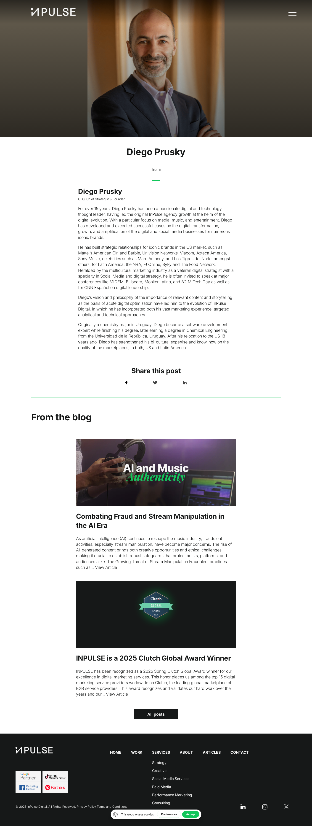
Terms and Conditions (112, 806)
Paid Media (161, 787)
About (186, 752)
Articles (212, 752)
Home (115, 752)
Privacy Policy (86, 806)
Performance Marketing (172, 795)
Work (136, 752)
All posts (156, 714)
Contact (239, 752)
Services (161, 752)
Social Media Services (170, 778)
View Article (106, 567)
